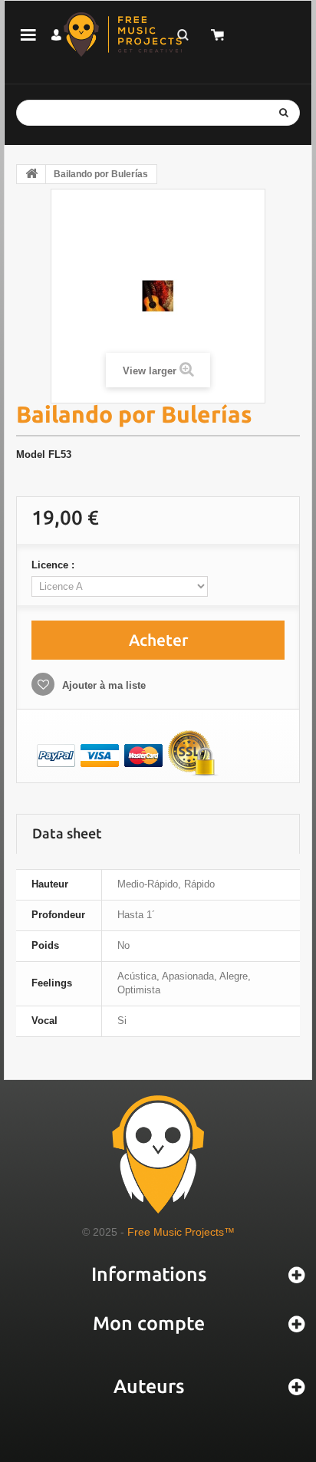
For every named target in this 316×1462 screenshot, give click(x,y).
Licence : (54, 565)
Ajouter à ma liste (102, 685)
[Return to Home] (31, 174)
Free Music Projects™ (181, 1232)
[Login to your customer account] (56, 35)
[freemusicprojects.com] (123, 34)
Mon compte (149, 1323)
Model (30, 454)
